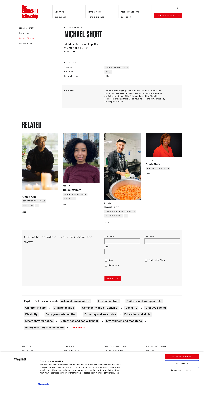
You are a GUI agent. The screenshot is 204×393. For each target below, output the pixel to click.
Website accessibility (115, 346)
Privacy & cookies (113, 350)
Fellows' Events (26, 43)
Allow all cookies (182, 357)
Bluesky (150, 350)
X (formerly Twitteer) (157, 346)
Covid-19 (131, 307)
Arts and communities (75, 301)
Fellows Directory (27, 38)
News (110, 260)
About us (59, 12)
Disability (69, 198)
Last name (149, 236)
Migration (28, 205)
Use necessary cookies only (181, 370)
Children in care (35, 307)
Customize (180, 363)
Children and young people (144, 301)
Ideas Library (25, 33)
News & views (95, 12)
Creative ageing (155, 307)
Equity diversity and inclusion (44, 327)
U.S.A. (108, 72)
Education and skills (117, 67)
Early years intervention (61, 314)
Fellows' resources (131, 12)
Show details (43, 384)
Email (107, 247)
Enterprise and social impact (79, 321)
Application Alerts (157, 260)
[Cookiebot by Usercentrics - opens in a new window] (20, 359)
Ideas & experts (96, 17)
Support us (127, 17)
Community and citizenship (99, 307)
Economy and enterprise (100, 314)
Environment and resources (120, 211)
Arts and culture (108, 301)
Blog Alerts (113, 265)
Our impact (60, 17)
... (38, 205)
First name (109, 236)
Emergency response (39, 321)
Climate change (114, 216)
